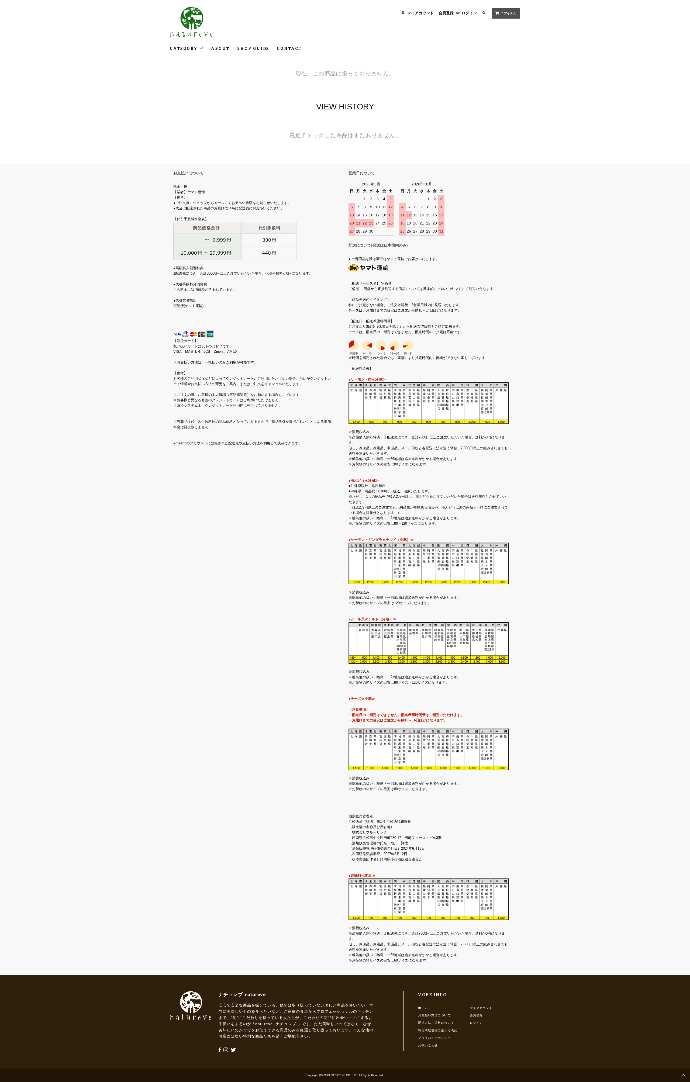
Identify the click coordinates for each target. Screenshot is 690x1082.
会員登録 (446, 13)
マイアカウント (420, 13)
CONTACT (289, 48)
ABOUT (220, 48)
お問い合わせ (428, 1045)
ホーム (423, 1008)
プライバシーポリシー (434, 1037)
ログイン (469, 13)
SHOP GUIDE (253, 48)
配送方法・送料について (436, 1022)
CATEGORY (184, 48)
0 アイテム (509, 13)
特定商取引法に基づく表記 (437, 1030)
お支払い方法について (434, 1015)
